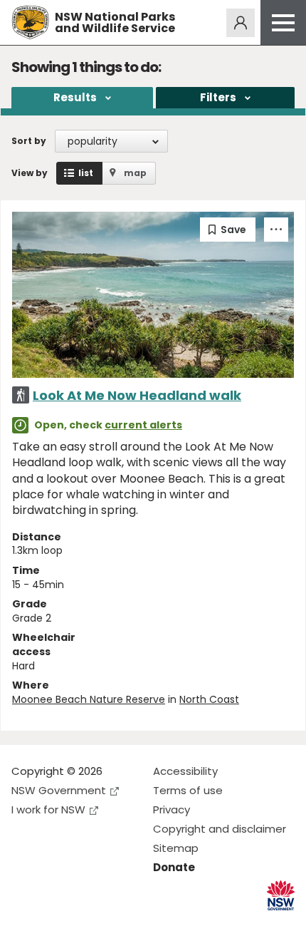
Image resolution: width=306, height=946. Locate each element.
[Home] (30, 22)
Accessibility (185, 771)
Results (75, 97)
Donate (174, 867)
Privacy (171, 809)
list (85, 173)
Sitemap (176, 847)
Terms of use (188, 790)
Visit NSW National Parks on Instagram (55, 923)
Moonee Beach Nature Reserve (88, 699)
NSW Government (58, 790)
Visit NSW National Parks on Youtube (86, 923)
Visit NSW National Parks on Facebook (24, 923)
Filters (218, 97)
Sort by (28, 141)
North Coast (209, 699)
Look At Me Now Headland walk (137, 395)
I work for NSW (48, 809)
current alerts (143, 425)
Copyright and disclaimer (219, 828)
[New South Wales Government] (281, 895)
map (135, 173)
